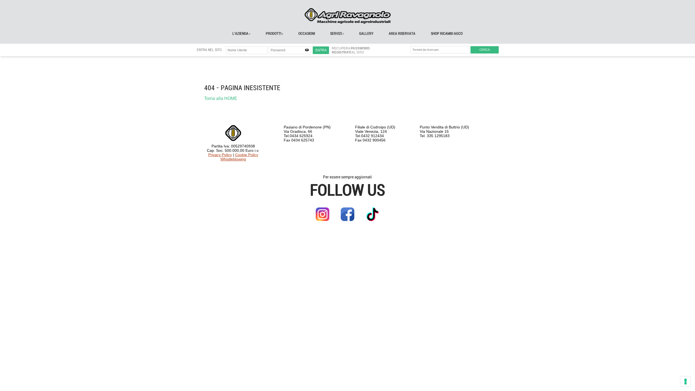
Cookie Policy (246, 155)
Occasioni (306, 33)
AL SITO (348, 52)
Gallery (366, 33)
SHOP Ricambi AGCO (447, 33)
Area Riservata (402, 33)
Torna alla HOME (220, 98)
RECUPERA (351, 48)
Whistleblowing (233, 159)
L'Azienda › (241, 33)
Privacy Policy (220, 155)
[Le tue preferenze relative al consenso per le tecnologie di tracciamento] (685, 381)
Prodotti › (274, 33)
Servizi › (337, 33)
